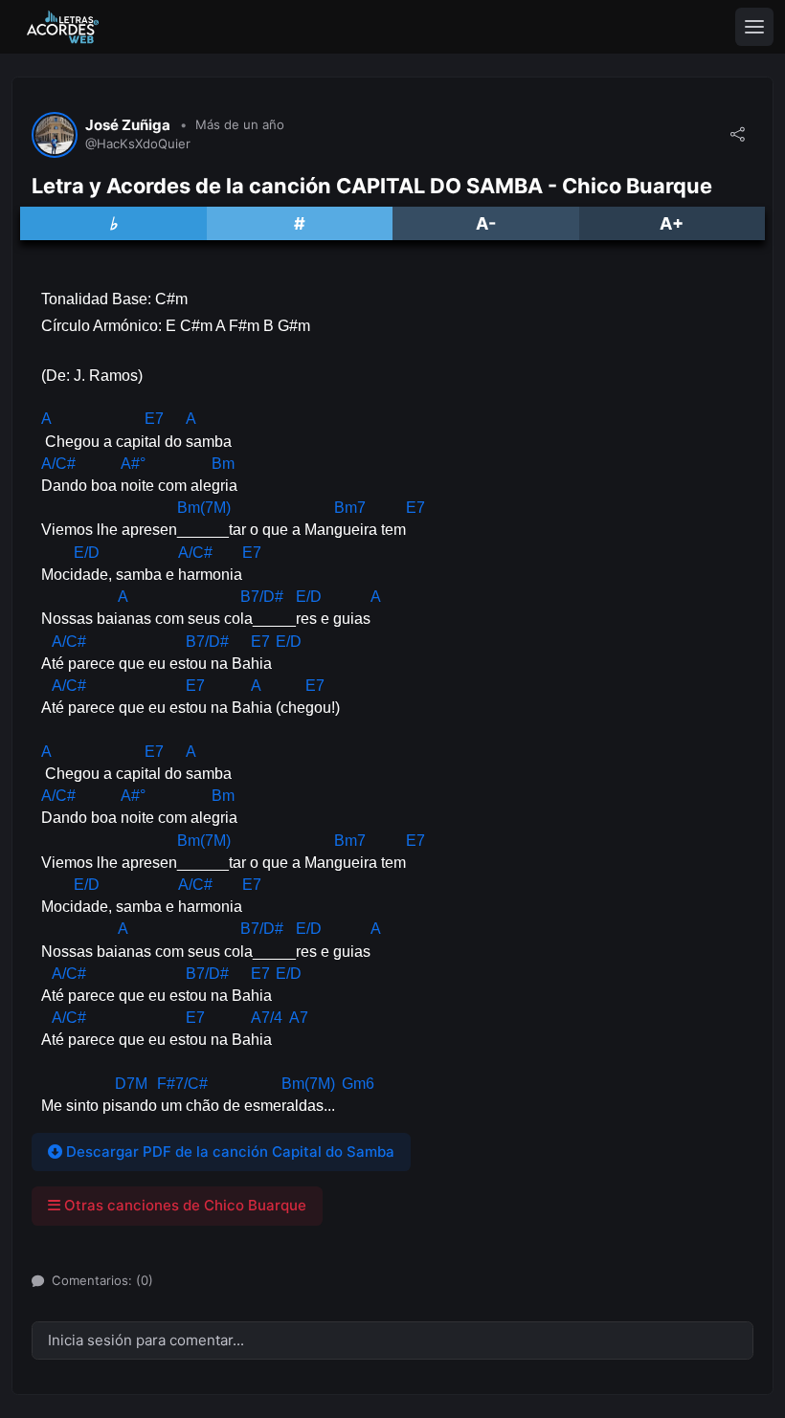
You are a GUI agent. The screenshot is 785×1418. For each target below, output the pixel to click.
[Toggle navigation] (754, 27)
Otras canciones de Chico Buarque (183, 1205)
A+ (672, 223)
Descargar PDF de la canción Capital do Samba (228, 1151)
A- (486, 223)
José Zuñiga (127, 125)
